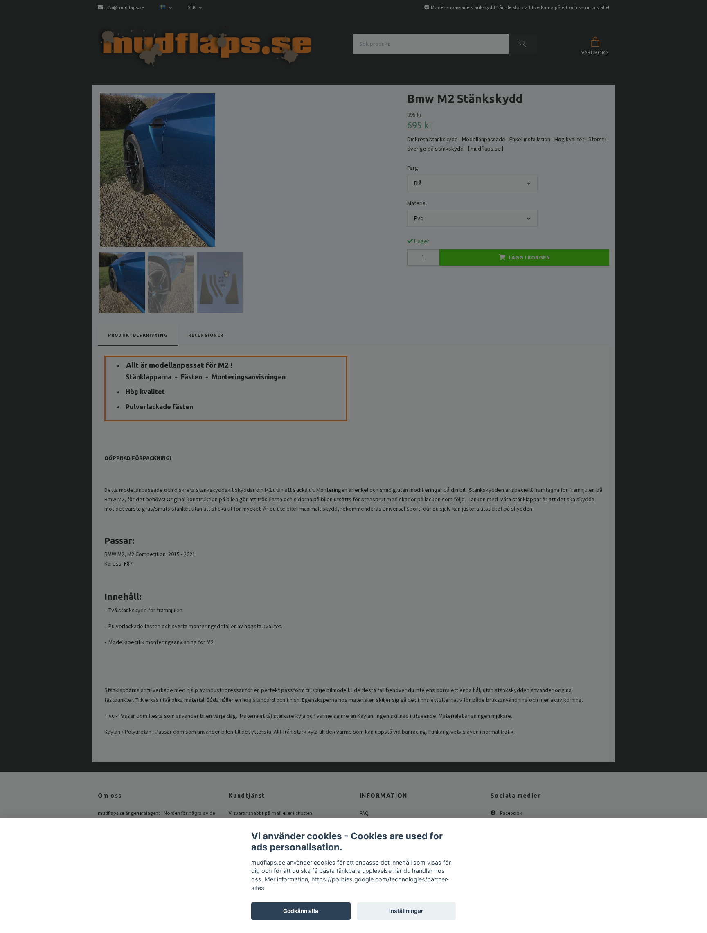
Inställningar (406, 911)
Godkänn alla (300, 911)
